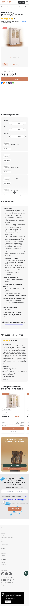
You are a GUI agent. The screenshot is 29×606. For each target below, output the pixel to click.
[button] (13, 57)
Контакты (3, 531)
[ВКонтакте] (2, 83)
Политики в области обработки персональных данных (14, 497)
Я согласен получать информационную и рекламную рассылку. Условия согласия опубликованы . (14, 503)
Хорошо (8, 601)
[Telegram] (6, 83)
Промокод (3, 562)
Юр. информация (5, 539)
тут (6, 319)
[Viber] (11, 83)
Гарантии (3, 564)
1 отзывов (23, 21)
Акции (2, 535)
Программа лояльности (7, 537)
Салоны (3, 533)
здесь (14, 504)
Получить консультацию (14, 468)
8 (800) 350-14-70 (8, 580)
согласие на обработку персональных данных (14, 499)
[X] (9, 83)
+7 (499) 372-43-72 (8, 578)
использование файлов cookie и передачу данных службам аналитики (13, 597)
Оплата (3, 555)
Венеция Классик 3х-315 (11, 413)
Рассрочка (3, 551)
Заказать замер (14, 465)
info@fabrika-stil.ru (8, 582)
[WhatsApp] (13, 83)
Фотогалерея (4, 544)
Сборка (3, 542)
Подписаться (14, 508)
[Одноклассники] (4, 83)
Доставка (3, 553)
